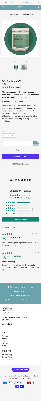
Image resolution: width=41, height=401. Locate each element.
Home (10, 14)
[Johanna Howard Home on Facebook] (6, 325)
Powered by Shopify (25, 378)
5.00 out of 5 (26, 195)
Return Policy (7, 357)
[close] (39, 2)
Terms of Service (8, 359)
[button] (7, 87)
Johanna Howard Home (16, 376)
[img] (7, 234)
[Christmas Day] (20, 39)
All (17, 14)
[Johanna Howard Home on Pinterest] (11, 325)
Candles (5, 346)
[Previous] (15, 61)
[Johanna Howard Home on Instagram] (9, 325)
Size (3, 131)
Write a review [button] (20, 219)
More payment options (20, 164)
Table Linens (6, 341)
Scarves (5, 343)
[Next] (26, 61)
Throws (5, 336)
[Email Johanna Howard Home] (3, 325)
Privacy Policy (7, 355)
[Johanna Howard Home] (20, 7)
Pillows (4, 338)
